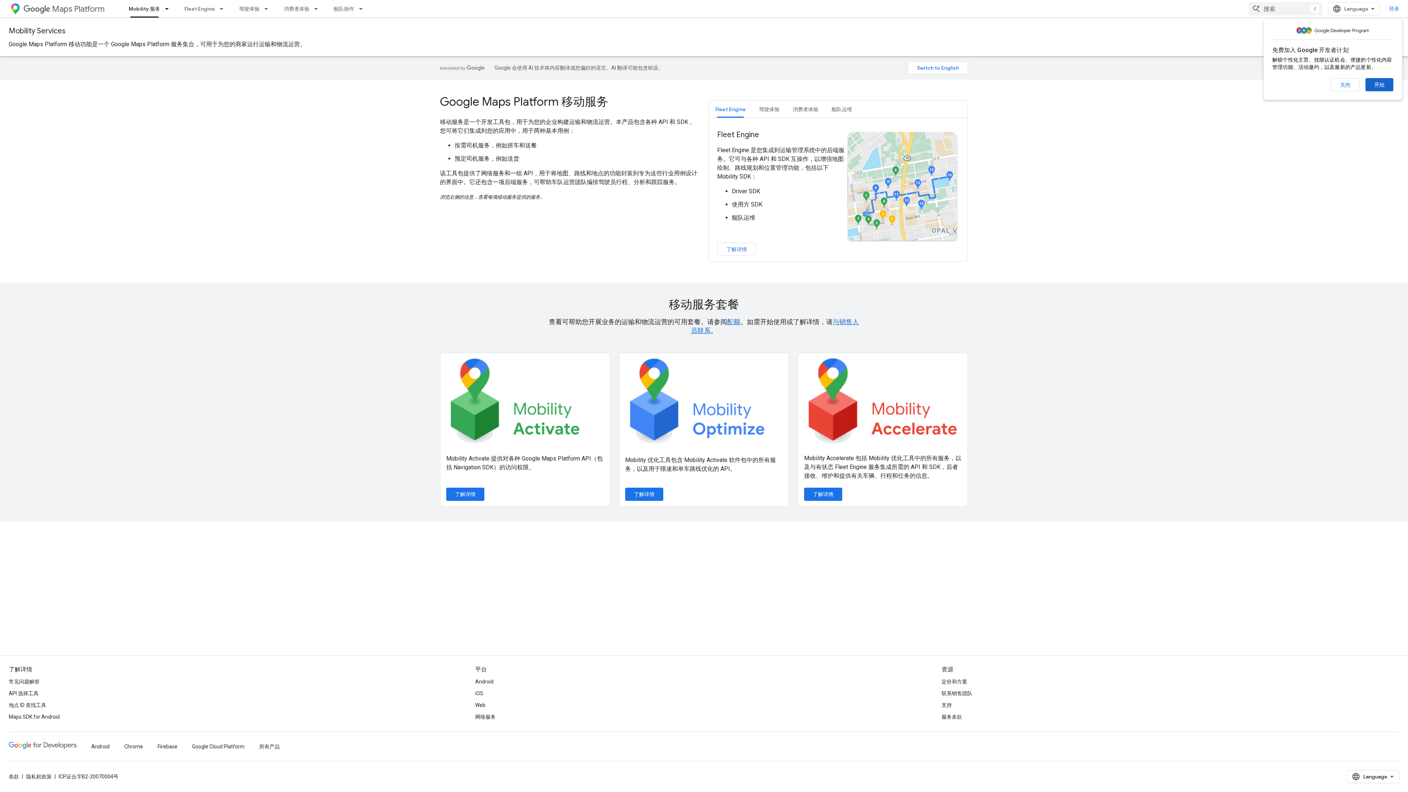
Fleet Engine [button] (730, 109)
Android (484, 682)
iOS (479, 693)
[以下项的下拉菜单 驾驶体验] (268, 9)
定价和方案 (954, 682)
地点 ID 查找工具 (27, 705)
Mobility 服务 (144, 9)
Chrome (133, 746)
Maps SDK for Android (34, 717)
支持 (947, 705)
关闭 (1345, 85)
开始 (1379, 84)
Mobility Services (37, 31)
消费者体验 (296, 9)
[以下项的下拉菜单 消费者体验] (318, 9)
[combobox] (1285, 8)
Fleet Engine (199, 9)
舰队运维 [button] (842, 109)
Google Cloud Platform (218, 746)
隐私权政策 (39, 777)
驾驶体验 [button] (769, 109)
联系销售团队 (957, 693)
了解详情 (736, 249)
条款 (14, 777)
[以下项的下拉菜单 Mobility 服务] (169, 9)
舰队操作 (344, 9)
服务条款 (952, 717)
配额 (733, 322)
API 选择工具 (23, 693)
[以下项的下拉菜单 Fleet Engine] (223, 9)
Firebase (167, 746)
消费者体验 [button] (805, 109)
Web (480, 705)
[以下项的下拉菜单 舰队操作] (363, 9)
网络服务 (485, 717)
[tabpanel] (838, 193)
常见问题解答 (24, 682)
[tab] (730, 109)
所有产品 (269, 746)
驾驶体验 (249, 9)
